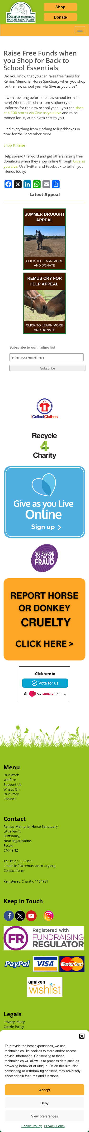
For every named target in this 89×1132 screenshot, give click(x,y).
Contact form (14, 870)
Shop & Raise (14, 145)
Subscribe (47, 368)
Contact (10, 799)
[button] (82, 1036)
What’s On (12, 789)
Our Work (11, 775)
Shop (60, 7)
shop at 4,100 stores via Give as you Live (44, 110)
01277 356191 (21, 861)
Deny (44, 1102)
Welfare (10, 779)
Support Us (12, 784)
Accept (44, 1089)
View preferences (44, 1115)
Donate (60, 17)
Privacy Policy (54, 1126)
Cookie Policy (31, 1126)
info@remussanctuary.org (35, 865)
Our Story (11, 794)
